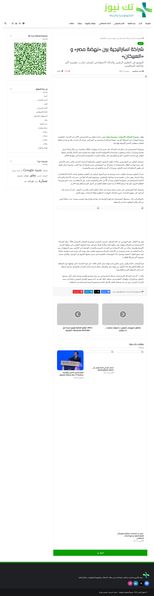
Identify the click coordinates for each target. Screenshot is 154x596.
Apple (38, 170)
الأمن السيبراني (119, 23)
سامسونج (20, 176)
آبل (21, 170)
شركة (36, 181)
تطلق (33, 175)
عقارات (44, 140)
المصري (39, 176)
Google (28, 170)
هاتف (25, 181)
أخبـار (140, 23)
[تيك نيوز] (128, 9)
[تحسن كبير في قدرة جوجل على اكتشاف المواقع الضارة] (100, 357)
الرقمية (14, 170)
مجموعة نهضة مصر (109, 137)
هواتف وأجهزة (90, 23)
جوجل (26, 176)
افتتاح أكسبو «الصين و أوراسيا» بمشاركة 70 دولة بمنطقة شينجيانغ (71, 373)
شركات (45, 136)
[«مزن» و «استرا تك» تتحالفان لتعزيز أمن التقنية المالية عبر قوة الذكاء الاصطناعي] (130, 440)
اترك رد (100, 553)
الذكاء (18, 170)
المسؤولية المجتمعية (40, 116)
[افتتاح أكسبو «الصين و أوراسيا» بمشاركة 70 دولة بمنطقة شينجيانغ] (70, 360)
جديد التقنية (131, 23)
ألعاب (45, 104)
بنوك (45, 120)
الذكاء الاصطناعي (105, 23)
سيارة (43, 181)
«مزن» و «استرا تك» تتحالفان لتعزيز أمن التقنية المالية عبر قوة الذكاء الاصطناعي (130, 536)
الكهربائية (44, 176)
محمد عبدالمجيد (137, 71)
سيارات (79, 23)
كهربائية (31, 181)
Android (45, 171)
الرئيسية (148, 23)
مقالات (71, 23)
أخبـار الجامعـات (42, 100)
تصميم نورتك (103, 592)
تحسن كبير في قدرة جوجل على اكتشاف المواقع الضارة (103, 368)
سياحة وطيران (42, 128)
